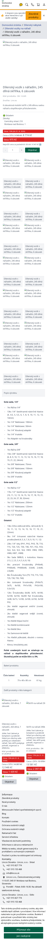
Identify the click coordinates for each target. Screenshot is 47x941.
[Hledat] (27, 4)
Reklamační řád (9, 833)
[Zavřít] (44, 15)
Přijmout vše (23, 929)
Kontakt (5, 817)
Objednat (32, 150)
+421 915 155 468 (14, 869)
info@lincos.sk (12, 873)
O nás (4, 806)
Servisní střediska (10, 837)
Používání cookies (10, 821)
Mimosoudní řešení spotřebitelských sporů (21, 809)
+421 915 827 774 (14, 865)
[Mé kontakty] (32, 4)
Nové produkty (9, 802)
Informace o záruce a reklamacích (17, 844)
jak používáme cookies (23, 914)
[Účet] (44, 4)
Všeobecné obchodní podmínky (16, 841)
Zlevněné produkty (33, 15)
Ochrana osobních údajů (13, 825)
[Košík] (38, 4)
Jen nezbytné (23, 935)
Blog (4, 813)
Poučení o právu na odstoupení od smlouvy (21, 855)
